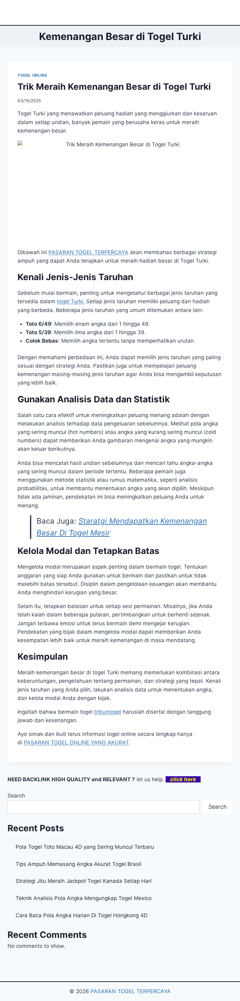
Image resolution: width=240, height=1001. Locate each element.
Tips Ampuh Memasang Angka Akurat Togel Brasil (78, 864)
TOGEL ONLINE (32, 75)
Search (16, 795)
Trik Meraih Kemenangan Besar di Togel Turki (114, 86)
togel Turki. (71, 301)
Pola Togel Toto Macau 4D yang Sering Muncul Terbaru (85, 847)
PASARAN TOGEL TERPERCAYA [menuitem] (88, 252)
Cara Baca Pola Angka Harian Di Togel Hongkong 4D (82, 915)
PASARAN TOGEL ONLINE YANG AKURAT (76, 742)
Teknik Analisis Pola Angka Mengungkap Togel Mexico (84, 898)
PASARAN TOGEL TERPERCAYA (131, 991)
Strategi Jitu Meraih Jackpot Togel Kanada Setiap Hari (84, 881)
